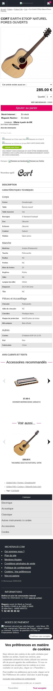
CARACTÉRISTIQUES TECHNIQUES (17, 190)
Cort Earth (15, 491)
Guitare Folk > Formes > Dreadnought (20, 483)
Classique (7, 514)
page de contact (35, 598)
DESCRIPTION (9, 184)
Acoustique (7, 508)
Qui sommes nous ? (14, 551)
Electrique (7, 502)
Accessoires (8, 526)
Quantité (41, 97)
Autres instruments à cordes (17, 520)
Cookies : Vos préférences (18, 571)
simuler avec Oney (12, 147)
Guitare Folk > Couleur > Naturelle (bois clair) (23, 487)
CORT (5, 18)
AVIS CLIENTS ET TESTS (14, 354)
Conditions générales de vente (20, 563)
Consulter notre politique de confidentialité (19, 679)
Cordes (5, 532)
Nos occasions (12, 576)
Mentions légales (13, 559)
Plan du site (10, 555)
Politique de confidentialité (18, 567)
